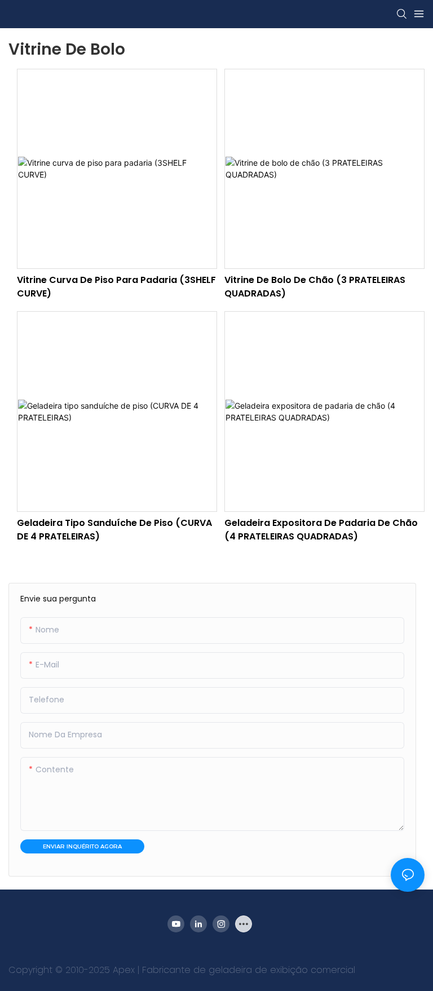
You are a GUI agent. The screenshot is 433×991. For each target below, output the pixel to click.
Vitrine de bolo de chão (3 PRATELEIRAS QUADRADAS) (314, 286)
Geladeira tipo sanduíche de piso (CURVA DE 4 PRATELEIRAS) (114, 529)
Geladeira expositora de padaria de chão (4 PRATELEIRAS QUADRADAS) (321, 529)
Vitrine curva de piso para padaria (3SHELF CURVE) (116, 286)
